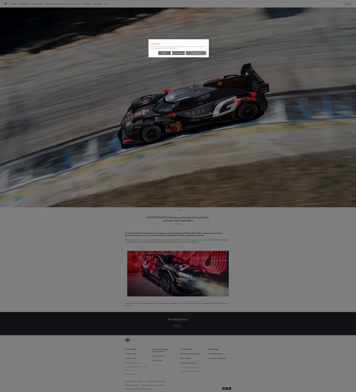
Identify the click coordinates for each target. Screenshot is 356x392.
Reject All (164, 53)
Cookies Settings (195, 53)
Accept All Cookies (178, 53)
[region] (178, 48)
